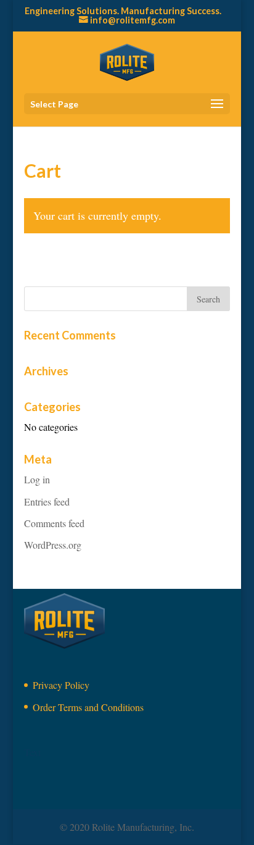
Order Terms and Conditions (88, 707)
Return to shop (74, 270)
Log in (37, 479)
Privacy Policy (61, 684)
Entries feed (47, 501)
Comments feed (54, 523)
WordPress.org (52, 544)
